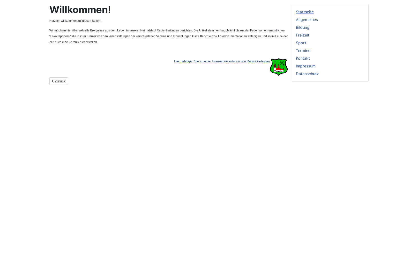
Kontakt (303, 58)
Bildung (302, 27)
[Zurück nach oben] (409, 261)
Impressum (306, 66)
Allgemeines (307, 19)
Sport (301, 42)
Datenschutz (307, 73)
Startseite (305, 11)
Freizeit (302, 35)
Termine (303, 50)
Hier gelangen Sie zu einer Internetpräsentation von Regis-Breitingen (222, 61)
